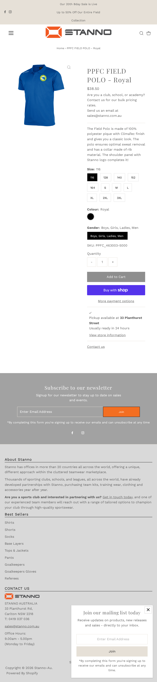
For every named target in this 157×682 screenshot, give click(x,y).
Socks (9, 537)
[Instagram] (10, 12)
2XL (105, 197)
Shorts (10, 530)
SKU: (91, 245)
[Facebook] (5, 12)
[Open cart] (149, 33)
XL (92, 197)
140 (119, 177)
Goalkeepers (15, 564)
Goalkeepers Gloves (20, 571)
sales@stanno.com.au (104, 116)
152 (133, 177)
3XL (119, 197)
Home (60, 48)
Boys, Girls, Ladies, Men (107, 236)
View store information (107, 335)
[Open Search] (141, 33)
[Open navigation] (23, 33)
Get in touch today (117, 497)
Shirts (9, 522)
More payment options (116, 301)
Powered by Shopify (22, 673)
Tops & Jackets (16, 550)
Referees (12, 578)
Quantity (94, 254)
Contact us (96, 100)
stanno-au (43, 668)
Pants (9, 558)
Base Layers (14, 543)
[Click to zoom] (68, 67)
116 (92, 177)
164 (92, 187)
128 (105, 177)
